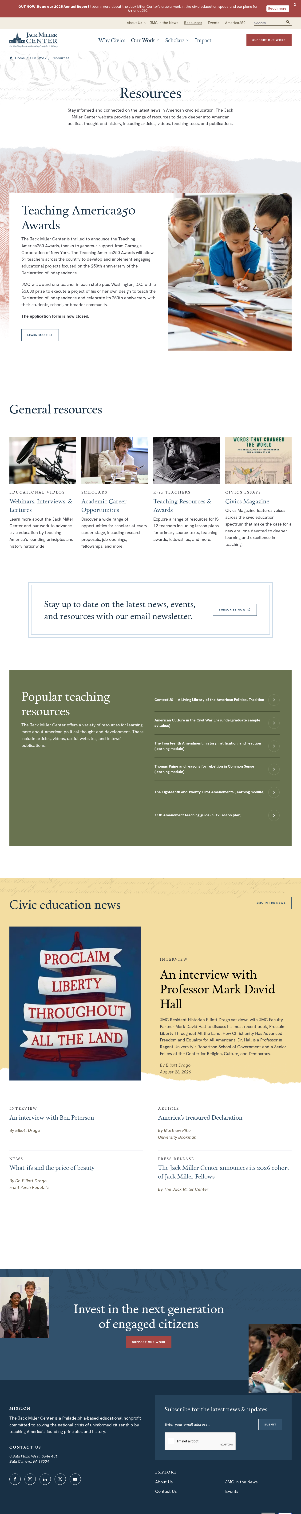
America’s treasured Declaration (200, 1117)
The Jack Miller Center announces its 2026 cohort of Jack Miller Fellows (223, 1171)
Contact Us (166, 1491)
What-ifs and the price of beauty (52, 1167)
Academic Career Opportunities (104, 505)
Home (20, 58)
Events (231, 1491)
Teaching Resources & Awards (182, 505)
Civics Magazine (247, 501)
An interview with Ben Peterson (51, 1117)
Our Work (38, 58)
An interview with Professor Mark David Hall (217, 989)
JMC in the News (241, 1482)
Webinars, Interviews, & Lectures (40, 505)
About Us (164, 1482)
